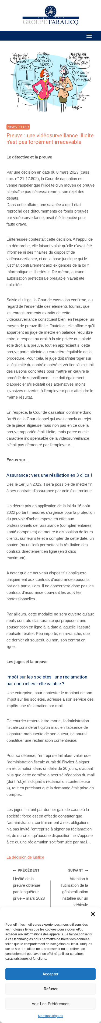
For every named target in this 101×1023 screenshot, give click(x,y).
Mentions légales (50, 1016)
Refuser (51, 988)
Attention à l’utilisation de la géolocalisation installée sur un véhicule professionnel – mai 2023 (74, 894)
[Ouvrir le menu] (89, 35)
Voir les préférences (50, 1003)
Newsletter (18, 126)
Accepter (50, 974)
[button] (93, 914)
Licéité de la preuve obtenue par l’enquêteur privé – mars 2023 (29, 884)
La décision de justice (25, 857)
